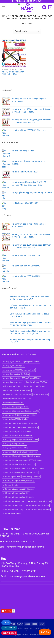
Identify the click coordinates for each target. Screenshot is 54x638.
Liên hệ (46, 628)
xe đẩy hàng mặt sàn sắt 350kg (39, 501)
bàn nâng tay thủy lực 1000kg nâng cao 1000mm (21, 362)
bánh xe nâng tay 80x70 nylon (34, 386)
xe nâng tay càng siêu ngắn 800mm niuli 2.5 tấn (20, 440)
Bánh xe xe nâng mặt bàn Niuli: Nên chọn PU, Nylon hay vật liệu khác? (31, 323)
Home (5, 16)
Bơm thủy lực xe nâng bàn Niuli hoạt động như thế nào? (29, 315)
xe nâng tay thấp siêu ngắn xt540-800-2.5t (19, 464)
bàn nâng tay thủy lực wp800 (13, 366)
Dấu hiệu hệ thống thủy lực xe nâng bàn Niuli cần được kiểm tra (30, 306)
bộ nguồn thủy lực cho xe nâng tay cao (17, 394)
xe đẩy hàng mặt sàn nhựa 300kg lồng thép (18, 489)
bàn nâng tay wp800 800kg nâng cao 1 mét (19, 370)
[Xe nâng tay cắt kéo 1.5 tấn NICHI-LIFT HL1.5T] (14, 53)
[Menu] (3, 7)
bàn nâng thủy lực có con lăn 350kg (16, 374)
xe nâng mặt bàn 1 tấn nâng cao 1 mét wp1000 (20, 423)
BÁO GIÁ (45, 632)
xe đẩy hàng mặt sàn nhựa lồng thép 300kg (18, 497)
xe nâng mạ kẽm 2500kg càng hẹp (15, 419)
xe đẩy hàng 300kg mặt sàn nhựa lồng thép (18, 481)
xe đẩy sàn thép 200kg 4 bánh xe (38, 509)
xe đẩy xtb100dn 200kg (12, 513)
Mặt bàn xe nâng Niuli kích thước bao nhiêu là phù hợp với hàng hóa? (30, 298)
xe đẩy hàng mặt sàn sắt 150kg (14, 501)
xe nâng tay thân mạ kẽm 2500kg (15, 448)
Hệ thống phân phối (24, 628)
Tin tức (38, 628)
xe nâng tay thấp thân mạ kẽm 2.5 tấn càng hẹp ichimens (23, 468)
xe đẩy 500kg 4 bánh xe (31, 477)
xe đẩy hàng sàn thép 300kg (13, 505)
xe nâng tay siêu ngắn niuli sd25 (14, 444)
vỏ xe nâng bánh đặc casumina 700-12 (17, 398)
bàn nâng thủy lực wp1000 (13, 382)
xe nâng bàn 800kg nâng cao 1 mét (15, 407)
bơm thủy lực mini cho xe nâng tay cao (17, 390)
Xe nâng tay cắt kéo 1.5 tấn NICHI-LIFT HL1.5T (13, 73)
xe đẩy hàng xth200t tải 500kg (37, 505)
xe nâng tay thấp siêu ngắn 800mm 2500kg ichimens (22, 460)
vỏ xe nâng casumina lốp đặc (13, 403)
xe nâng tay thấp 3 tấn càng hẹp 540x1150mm (20, 452)
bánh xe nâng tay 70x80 (11, 386)
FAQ (27, 630)
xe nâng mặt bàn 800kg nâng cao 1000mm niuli (20, 427)
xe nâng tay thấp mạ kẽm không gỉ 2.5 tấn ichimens (21, 456)
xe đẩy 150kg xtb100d (11, 477)
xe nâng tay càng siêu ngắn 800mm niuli (17, 435)
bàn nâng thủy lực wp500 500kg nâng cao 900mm (21, 378)
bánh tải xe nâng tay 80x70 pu (36, 382)
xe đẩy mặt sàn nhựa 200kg (13, 509)
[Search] (44, 7)
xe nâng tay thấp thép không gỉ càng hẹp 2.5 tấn (20, 472)
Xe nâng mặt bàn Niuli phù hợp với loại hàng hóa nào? (30, 341)
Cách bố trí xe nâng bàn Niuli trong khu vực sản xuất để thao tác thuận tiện (30, 332)
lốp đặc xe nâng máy (40, 394)
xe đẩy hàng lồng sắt (10, 485)
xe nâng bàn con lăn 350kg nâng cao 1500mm (20, 415)
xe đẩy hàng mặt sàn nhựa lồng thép (16, 493)
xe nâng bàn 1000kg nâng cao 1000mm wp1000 (21, 411)
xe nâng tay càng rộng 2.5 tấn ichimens (17, 431)
